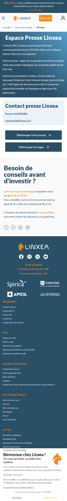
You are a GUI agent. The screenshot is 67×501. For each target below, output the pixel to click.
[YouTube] (27, 227)
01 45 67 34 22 (18, 195)
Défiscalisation (9, 377)
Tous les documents (11, 447)
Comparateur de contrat (13, 322)
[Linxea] (22, 18)
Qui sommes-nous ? (11, 400)
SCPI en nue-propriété (12, 346)
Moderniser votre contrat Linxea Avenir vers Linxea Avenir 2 (29, 384)
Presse (6, 415)
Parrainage (7, 412)
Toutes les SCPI (9, 338)
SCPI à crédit (8, 342)
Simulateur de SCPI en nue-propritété (19, 349)
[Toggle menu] (3, 18)
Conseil (6, 404)
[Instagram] (13, 227)
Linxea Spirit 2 (8, 311)
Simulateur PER (9, 439)
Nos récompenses (11, 408)
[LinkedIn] (20, 227)
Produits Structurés (11, 369)
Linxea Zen (7, 318)
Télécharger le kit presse (31, 135)
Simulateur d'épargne (12, 435)
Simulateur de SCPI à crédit (14, 353)
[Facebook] (6, 227)
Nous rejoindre (9, 419)
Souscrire (45, 18)
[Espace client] (63, 18)
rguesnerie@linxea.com (18, 120)
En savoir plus (35, 10)
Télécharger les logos (31, 147)
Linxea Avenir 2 (9, 307)
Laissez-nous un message (19, 191)
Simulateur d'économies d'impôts (17, 443)
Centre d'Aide (46, 212)
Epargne (6, 381)
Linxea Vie (7, 315)
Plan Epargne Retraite (12, 373)
